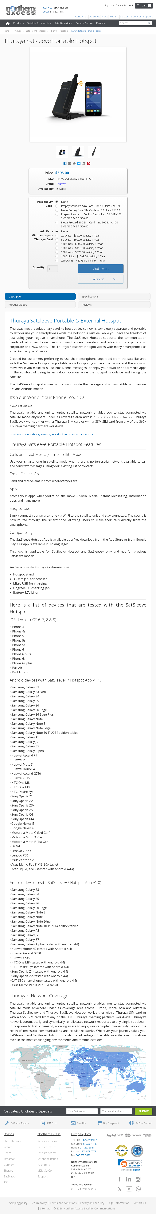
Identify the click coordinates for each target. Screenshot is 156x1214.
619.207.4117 (90, 1143)
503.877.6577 (89, 1151)
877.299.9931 (90, 1140)
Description (15, 296)
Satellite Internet (47, 1147)
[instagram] (138, 1179)
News (105, 16)
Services (136, 16)
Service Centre (84, 23)
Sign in (108, 5)
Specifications (90, 296)
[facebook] (119, 1179)
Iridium (8, 1147)
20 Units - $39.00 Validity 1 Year (80, 235)
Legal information (118, 1203)
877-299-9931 (55, 8)
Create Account (124, 5)
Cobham (9, 1164)
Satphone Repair (47, 1159)
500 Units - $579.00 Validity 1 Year (82, 252)
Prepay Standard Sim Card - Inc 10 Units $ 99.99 (90, 206)
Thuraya (8, 1170)
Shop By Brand (13, 1141)
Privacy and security (92, 1203)
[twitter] (120, 1189)
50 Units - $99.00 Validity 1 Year (80, 239)
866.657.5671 (83, 1155)
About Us (94, 16)
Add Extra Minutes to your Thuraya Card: (42, 235)
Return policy (39, 1203)
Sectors (125, 16)
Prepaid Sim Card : (45, 204)
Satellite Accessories (39, 23)
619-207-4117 (54, 11)
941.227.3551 (87, 1147)
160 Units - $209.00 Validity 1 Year (82, 244)
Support (148, 16)
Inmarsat (9, 1159)
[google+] (138, 1189)
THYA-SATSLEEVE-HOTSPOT (74, 178)
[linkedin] (129, 1179)
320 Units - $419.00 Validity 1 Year (82, 248)
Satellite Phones (47, 1141)
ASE (6, 1182)
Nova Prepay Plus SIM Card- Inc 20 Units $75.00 (90, 210)
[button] (130, 1165)
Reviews (87, 304)
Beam (7, 1153)
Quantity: (39, 267)
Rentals (100, 23)
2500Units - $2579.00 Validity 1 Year (83, 260)
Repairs (114, 16)
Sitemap (45, 1208)
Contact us (81, 16)
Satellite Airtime (63, 23)
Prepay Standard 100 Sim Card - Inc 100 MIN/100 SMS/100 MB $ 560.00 (91, 216)
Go (149, 23)
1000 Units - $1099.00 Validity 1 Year (83, 256)
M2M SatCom (45, 1170)
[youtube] (129, 1189)
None (64, 202)
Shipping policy (18, 1203)
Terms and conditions (63, 1203)
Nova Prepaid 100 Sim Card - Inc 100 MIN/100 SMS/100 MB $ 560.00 (89, 224)
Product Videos (17, 304)
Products (18, 23)
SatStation (10, 1176)
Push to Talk (44, 1164)
